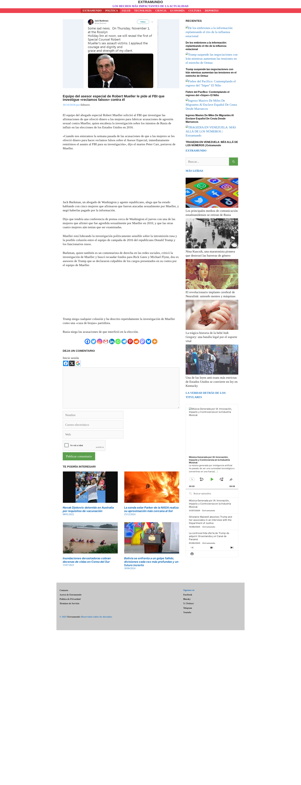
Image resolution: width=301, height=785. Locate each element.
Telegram (187, 608)
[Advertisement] (121, 177)
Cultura (194, 10)
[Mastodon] (142, 341)
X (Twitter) (188, 603)
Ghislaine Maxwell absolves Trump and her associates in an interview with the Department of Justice (210, 520)
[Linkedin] (112, 341)
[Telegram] (124, 341)
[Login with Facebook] (66, 363)
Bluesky (187, 599)
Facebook (187, 594)
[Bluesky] (148, 341)
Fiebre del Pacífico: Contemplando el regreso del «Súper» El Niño (207, 94)
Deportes (212, 10)
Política (111, 10)
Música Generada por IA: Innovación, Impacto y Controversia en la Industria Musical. (210, 503)
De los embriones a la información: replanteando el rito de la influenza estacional (206, 46)
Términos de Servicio (69, 603)
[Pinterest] (130, 341)
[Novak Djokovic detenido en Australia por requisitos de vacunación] (90, 500)
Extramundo (150, 2)
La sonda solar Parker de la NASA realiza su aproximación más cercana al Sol (151, 509)
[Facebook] (87, 341)
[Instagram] (99, 341)
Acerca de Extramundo (71, 594)
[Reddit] (136, 341)
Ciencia (160, 10)
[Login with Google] (78, 363)
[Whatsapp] (118, 341)
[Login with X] (72, 363)
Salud (126, 10)
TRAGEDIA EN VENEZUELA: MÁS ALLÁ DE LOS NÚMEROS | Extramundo (212, 144)
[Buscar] (233, 161)
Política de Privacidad (70, 599)
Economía (177, 10)
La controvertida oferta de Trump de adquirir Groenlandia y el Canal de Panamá (209, 536)
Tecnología (143, 10)
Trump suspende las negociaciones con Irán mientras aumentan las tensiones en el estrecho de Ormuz (211, 72)
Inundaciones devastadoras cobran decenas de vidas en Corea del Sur (87, 560)
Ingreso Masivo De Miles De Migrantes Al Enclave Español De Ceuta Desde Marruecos (210, 118)
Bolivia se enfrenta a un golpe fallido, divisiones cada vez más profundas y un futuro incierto (151, 562)
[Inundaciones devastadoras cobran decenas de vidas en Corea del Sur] (90, 551)
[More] (154, 341)
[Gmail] (105, 341)
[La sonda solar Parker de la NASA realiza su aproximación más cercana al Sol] (151, 500)
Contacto (64, 590)
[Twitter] (93, 341)
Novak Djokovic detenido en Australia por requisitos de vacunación (88, 509)
